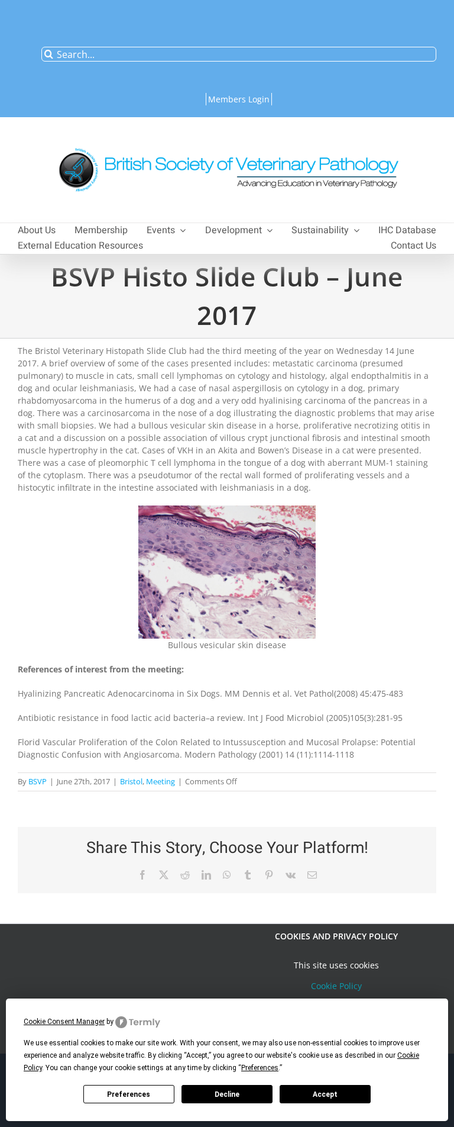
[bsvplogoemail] (227, 141)
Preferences (128, 1094)
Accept (325, 1094)
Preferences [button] (259, 1068)
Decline (227, 1094)
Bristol (131, 781)
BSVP (37, 781)
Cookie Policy (336, 985)
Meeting (160, 781)
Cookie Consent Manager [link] (64, 1021)
